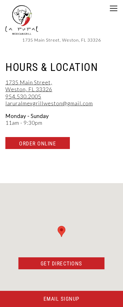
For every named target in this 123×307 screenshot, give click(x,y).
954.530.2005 (23, 96)
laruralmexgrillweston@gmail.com (49, 103)
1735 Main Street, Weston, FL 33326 (28, 85)
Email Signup (62, 299)
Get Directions (72, 263)
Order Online (37, 143)
